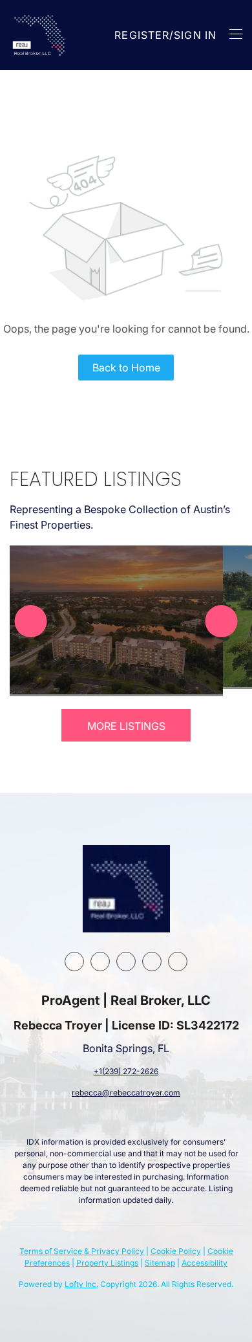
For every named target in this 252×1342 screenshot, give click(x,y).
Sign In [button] (195, 34)
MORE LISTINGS (126, 726)
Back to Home (126, 367)
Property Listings (107, 1263)
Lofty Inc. (81, 1284)
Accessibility (204, 1263)
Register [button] (141, 34)
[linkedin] (100, 961)
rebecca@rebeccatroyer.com (126, 1092)
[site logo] (126, 888)
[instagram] (126, 961)
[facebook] (74, 961)
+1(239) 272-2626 (126, 1071)
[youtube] (152, 961)
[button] (40, 35)
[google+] (177, 961)
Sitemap (160, 1263)
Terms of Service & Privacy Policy (81, 1251)
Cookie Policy (176, 1251)
